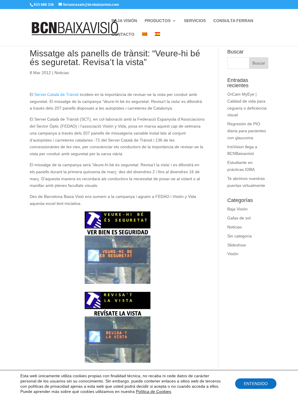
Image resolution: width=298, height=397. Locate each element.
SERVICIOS (195, 21)
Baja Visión (237, 209)
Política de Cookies (153, 391)
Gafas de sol (239, 218)
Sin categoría (239, 236)
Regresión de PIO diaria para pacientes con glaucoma (246, 130)
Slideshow (236, 245)
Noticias (61, 72)
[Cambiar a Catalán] (144, 39)
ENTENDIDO (256, 383)
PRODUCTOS (158, 21)
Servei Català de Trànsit (56, 94)
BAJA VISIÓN (124, 21)
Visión (232, 253)
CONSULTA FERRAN (233, 21)
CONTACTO (122, 34)
